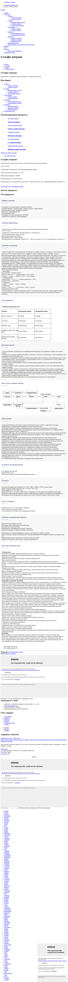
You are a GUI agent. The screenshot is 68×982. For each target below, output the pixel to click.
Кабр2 (2, 739)
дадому (6, 13)
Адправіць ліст (5, 753)
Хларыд (10, 16)
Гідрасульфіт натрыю (17, 25)
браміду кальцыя (16, 38)
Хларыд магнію (16, 19)
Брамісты (10, 36)
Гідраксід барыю (16, 30)
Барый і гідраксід (24, 739)
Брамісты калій (15, 41)
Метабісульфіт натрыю (18, 22)
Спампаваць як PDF (18, 186)
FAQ (5, 48)
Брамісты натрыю (16, 40)
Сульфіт (10, 20)
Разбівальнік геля (13, 43)
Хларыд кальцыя (16, 17)
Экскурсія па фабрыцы (15, 51)
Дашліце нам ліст (6, 186)
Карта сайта (16, 738)
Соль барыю (11, 27)
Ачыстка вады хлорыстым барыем (40, 739)
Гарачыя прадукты (6, 738)
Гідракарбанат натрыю (18, 35)
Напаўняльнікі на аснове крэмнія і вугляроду (21, 44)
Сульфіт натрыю (16, 24)
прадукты (7, 14)
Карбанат (10, 32)
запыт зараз (4, 749)
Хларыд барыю (16, 28)
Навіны (6, 46)
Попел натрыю (55, 739)
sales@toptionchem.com (11, 5)
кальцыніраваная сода (18, 33)
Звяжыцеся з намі (9, 52)
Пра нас (6, 49)
